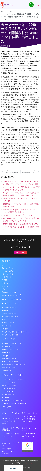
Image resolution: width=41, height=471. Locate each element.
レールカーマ (27, 463)
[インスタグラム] (20, 299)
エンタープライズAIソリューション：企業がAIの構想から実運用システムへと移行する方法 (21, 194)
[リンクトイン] (11, 299)
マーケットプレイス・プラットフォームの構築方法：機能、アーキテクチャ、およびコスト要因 (21, 182)
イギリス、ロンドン (10, 444)
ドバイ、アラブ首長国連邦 (10, 429)
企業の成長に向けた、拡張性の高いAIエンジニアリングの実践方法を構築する (21, 210)
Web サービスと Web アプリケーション (18, 215)
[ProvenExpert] (14, 299)
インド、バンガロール (10, 414)
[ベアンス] (17, 299)
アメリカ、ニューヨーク (30, 429)
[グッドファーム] (5, 299)
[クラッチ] (3, 299)
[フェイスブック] (8, 299)
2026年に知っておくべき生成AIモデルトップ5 (20, 224)
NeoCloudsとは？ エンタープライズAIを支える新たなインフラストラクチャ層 (21, 219)
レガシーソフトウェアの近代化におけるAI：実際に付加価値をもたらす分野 (21, 188)
